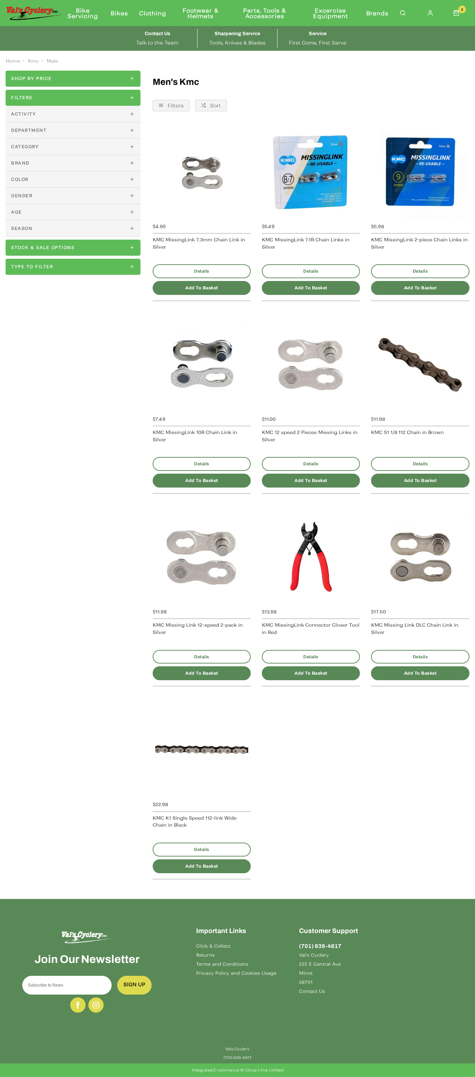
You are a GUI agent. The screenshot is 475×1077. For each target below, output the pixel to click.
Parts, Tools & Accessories (264, 13)
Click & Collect (213, 946)
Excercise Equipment (330, 13)
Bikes (119, 13)
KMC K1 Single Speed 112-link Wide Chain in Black (194, 821)
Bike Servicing (82, 13)
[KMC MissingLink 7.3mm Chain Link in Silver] (202, 171)
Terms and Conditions (222, 964)
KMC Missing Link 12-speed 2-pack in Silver (198, 628)
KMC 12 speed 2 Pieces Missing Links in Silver (309, 436)
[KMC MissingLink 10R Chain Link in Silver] (202, 364)
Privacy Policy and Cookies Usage (236, 973)
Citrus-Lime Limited (264, 1070)
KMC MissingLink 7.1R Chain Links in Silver (305, 243)
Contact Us (312, 991)
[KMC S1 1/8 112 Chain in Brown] (420, 364)
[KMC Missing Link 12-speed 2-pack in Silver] (202, 557)
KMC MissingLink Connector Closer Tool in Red (311, 628)
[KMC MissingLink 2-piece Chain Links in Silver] (420, 171)
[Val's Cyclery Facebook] (78, 1005)
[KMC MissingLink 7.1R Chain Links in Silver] (311, 171)
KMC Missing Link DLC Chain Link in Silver (414, 628)
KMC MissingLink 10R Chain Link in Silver (195, 436)
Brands (377, 13)
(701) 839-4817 (320, 946)
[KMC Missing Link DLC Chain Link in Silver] (420, 557)
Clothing (152, 13)
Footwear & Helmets (201, 13)
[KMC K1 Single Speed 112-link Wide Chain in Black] (202, 749)
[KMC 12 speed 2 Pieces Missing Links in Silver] (311, 364)
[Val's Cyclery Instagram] (96, 1005)
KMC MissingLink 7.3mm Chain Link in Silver (199, 243)
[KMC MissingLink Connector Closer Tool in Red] (311, 557)
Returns (205, 955)
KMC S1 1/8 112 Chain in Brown (407, 432)
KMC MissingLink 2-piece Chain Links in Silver (419, 243)
